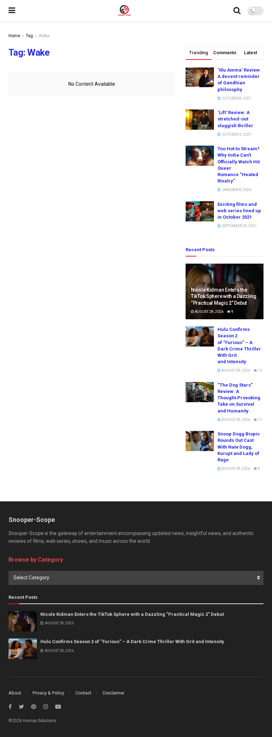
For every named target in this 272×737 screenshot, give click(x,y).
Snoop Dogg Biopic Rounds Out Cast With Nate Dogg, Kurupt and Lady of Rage (238, 446)
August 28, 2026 (208, 312)
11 (259, 420)
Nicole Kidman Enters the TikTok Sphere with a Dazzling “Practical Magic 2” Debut (223, 296)
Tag (29, 35)
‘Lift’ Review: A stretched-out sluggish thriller (235, 119)
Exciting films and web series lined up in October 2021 (239, 211)
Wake (44, 35)
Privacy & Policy (48, 693)
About (14, 693)
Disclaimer (113, 693)
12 (259, 370)
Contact (83, 693)
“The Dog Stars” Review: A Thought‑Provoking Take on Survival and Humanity (238, 397)
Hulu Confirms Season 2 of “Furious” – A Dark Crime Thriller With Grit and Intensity (132, 641)
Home (14, 35)
